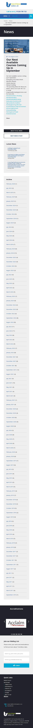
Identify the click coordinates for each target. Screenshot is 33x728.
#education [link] (9, 101)
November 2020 (11, 413)
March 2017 (9, 590)
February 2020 (10, 452)
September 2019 (11, 460)
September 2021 (11, 370)
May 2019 (9, 478)
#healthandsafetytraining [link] (13, 99)
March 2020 (9, 448)
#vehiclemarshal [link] (11, 114)
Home (5, 21)
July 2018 (9, 521)
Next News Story (16, 136)
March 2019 (9, 486)
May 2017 (9, 582)
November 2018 (11, 504)
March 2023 (9, 292)
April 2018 (9, 534)
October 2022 (10, 313)
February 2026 (10, 184)
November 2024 (11, 210)
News (10, 21)
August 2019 (10, 465)
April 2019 (9, 482)
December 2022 (11, 305)
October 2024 (10, 214)
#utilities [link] (17, 103)
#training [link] (19, 95)
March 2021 (9, 396)
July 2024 (9, 227)
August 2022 (10, 322)
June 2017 (9, 577)
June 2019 (9, 473)
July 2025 (9, 188)
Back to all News (16, 131)
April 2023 (9, 287)
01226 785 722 (21, 11)
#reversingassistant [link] (12, 108)
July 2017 (9, 573)
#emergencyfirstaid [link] (12, 112)
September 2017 (11, 564)
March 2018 (9, 538)
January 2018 (10, 547)
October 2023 (10, 266)
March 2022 (9, 344)
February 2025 (10, 197)
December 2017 (11, 551)
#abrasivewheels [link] (21, 106)
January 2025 (10, 201)
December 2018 (11, 499)
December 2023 (11, 257)
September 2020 (11, 422)
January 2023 (10, 300)
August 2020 (10, 426)
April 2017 (9, 586)
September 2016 (11, 595)
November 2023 (11, 261)
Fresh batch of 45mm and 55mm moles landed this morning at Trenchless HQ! (16, 156)
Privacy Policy (7, 680)
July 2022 (9, 326)
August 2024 (10, 223)
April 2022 (9, 339)
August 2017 (10, 569)
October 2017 (10, 560)
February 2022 (10, 348)
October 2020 (10, 417)
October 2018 (10, 508)
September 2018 (11, 512)
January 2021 (10, 404)
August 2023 (10, 270)
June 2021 (9, 383)
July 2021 (9, 378)
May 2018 (9, 530)
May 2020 (9, 439)
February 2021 (10, 400)
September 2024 (11, 218)
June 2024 (9, 231)
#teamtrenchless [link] (11, 95)
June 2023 (9, 279)
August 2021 (10, 374)
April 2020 (9, 443)
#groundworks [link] (10, 103)
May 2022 (9, 335)
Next (28, 621)
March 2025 (9, 192)
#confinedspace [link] (11, 106)
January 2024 (10, 253)
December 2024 (11, 205)
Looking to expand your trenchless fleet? (14, 148)
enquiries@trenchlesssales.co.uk (14, 704)
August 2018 (10, 517)
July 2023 (9, 274)
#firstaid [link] (18, 105)
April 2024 (9, 240)
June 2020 (9, 435)
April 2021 (9, 391)
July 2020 (9, 430)
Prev (4, 621)
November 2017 (11, 556)
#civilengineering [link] (11, 105)
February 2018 (10, 543)
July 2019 (9, 469)
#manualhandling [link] (11, 110)
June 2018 (9, 525)
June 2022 (9, 331)
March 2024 (9, 244)
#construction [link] (17, 101)
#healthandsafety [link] (11, 97)
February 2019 (10, 491)
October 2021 (10, 365)
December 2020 (11, 409)
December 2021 (11, 357)
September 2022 (11, 318)
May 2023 (9, 283)
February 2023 (10, 296)
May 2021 (9, 387)
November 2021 (11, 361)
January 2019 (10, 495)
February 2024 (10, 249)
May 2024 (9, 236)
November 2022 (11, 309)
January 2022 (10, 352)
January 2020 (10, 456)
